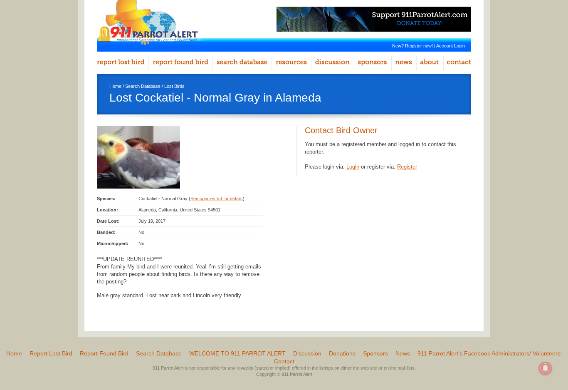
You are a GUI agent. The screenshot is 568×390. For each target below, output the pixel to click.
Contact (284, 361)
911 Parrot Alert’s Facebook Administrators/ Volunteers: (489, 353)
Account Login (450, 45)
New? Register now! (412, 45)
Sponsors (375, 353)
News (402, 353)
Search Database (143, 86)
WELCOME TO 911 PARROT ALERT (237, 353)
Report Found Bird (104, 353)
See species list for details (216, 198)
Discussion (307, 353)
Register (407, 167)
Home (115, 86)
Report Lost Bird (51, 353)
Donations (342, 353)
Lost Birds (174, 86)
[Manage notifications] (545, 368)
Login (352, 167)
